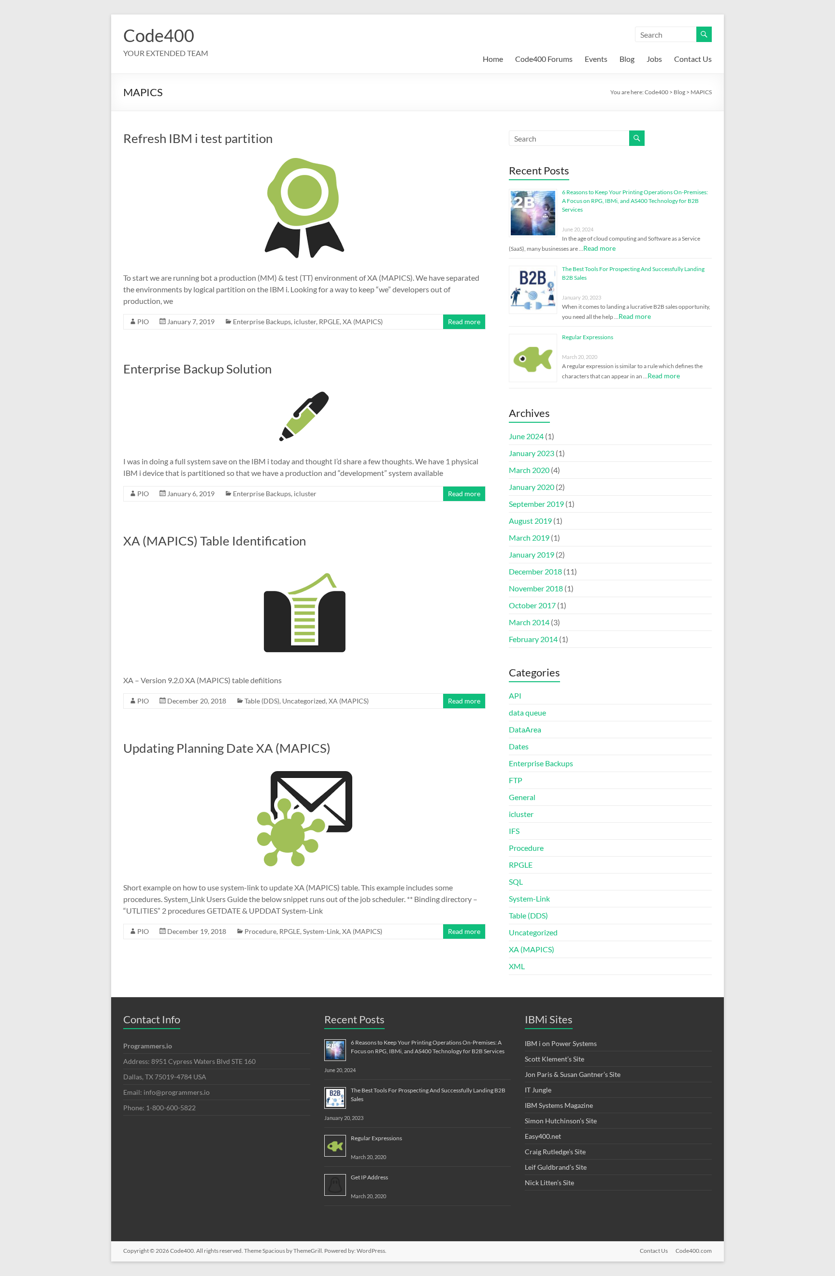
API (515, 695)
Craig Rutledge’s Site (555, 1151)
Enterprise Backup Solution (197, 368)
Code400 (158, 35)
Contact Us (693, 58)
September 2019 (536, 503)
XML (517, 966)
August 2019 (530, 520)
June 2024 (526, 436)
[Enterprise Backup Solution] (304, 389)
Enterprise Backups (262, 321)
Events (596, 58)
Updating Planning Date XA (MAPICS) (227, 748)
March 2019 (529, 537)
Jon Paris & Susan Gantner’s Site (572, 1074)
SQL (516, 881)
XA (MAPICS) (363, 321)
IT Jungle (538, 1090)
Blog (626, 58)
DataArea (525, 729)
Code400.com (694, 1250)
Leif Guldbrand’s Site (556, 1167)
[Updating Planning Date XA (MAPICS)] (304, 769)
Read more (464, 321)
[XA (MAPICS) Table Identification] (304, 561)
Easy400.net (543, 1136)
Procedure (260, 931)
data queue (527, 712)
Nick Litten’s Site (549, 1182)
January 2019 (531, 554)
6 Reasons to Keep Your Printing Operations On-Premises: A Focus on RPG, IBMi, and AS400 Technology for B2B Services (635, 200)
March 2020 (529, 469)
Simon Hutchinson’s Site (561, 1121)
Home (493, 58)
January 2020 (531, 486)
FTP (515, 780)
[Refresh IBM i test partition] (304, 159)
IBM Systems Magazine (559, 1105)
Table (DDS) (262, 701)
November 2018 (536, 588)
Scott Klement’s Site (554, 1059)
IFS (514, 830)
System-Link (321, 931)
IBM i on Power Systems (561, 1043)
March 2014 (529, 622)
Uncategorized (304, 701)
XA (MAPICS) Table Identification (214, 540)
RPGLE (329, 321)
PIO (143, 321)
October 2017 (532, 605)
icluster (305, 321)
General (522, 797)
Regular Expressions (587, 337)
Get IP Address (369, 1177)
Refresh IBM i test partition (198, 138)
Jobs (654, 58)
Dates (519, 746)
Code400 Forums (544, 58)
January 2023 (531, 453)
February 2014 (533, 639)
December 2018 (535, 571)
